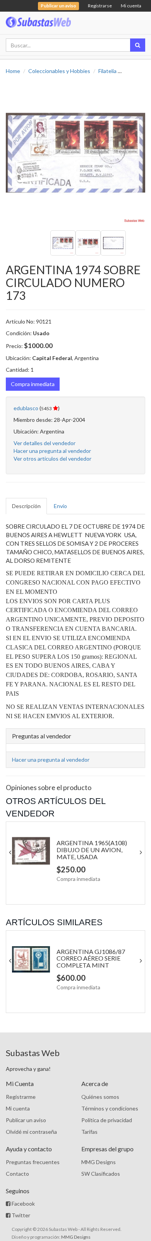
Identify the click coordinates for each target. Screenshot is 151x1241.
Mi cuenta (131, 6)
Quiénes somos (100, 1096)
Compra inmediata (33, 384)
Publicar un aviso (26, 1120)
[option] (75, 153)
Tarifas (89, 1131)
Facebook (22, 1203)
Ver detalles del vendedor (45, 443)
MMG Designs (98, 1162)
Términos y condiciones (109, 1108)
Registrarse (100, 6)
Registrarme (21, 1096)
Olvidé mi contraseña (31, 1131)
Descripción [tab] (26, 506)
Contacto (17, 1173)
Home (13, 71)
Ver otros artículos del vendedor (52, 458)
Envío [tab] (60, 506)
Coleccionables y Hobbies (59, 71)
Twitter (20, 1215)
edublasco (26, 408)
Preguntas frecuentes (33, 1162)
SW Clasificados (100, 1173)
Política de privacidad (106, 1120)
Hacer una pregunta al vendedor (52, 450)
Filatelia (107, 71)
